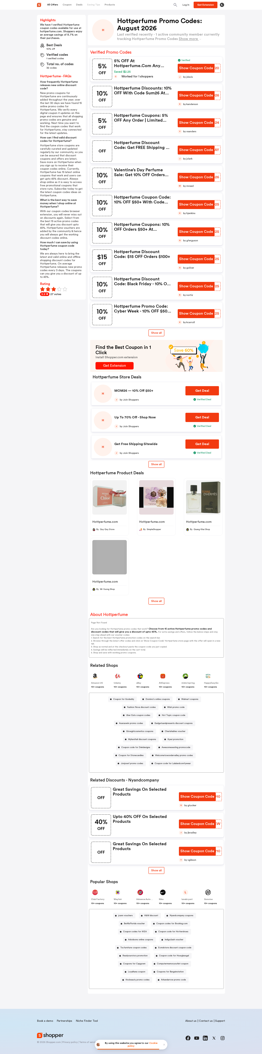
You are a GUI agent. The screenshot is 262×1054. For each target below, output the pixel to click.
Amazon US (97, 683)
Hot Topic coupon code (173, 715)
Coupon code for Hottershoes (173, 932)
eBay (138, 683)
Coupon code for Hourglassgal (174, 956)
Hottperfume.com (105, 521)
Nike (161, 899)
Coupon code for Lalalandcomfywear (173, 763)
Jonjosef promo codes (132, 763)
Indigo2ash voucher (174, 940)
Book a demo (45, 1020)
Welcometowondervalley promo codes (174, 755)
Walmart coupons (189, 699)
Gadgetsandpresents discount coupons (174, 723)
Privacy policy (70, 1042)
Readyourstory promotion (135, 956)
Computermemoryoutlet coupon (172, 964)
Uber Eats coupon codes (138, 715)
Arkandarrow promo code (173, 980)
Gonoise (208, 899)
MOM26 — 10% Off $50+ (133, 390)
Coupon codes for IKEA (135, 932)
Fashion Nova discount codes (141, 707)
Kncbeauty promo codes (137, 980)
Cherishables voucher (175, 731)
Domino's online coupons (158, 699)
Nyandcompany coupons (181, 915)
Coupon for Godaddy (123, 699)
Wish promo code (176, 707)
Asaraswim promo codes (131, 723)
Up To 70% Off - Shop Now (135, 417)
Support (220, 1020)
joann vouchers (125, 915)
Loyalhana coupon (136, 972)
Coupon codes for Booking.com (172, 924)
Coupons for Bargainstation (170, 972)
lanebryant (187, 899)
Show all (156, 332)
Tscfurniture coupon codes (133, 948)
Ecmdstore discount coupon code (174, 948)
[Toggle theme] (222, 5)
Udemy (117, 683)
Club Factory (97, 899)
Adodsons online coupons (140, 940)
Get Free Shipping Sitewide (136, 444)
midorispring (188, 683)
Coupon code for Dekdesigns (135, 747)
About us (190, 1020)
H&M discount (151, 915)
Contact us (206, 1020)
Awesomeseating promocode (176, 747)
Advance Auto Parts (146, 899)
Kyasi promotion (175, 739)
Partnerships (64, 1020)
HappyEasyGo (211, 683)
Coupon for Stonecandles (131, 755)
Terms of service (88, 1042)
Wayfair (118, 899)
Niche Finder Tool (87, 1020)
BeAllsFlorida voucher (134, 924)
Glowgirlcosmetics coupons (139, 731)
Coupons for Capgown (134, 964)
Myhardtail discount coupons (142, 739)
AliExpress (164, 683)
